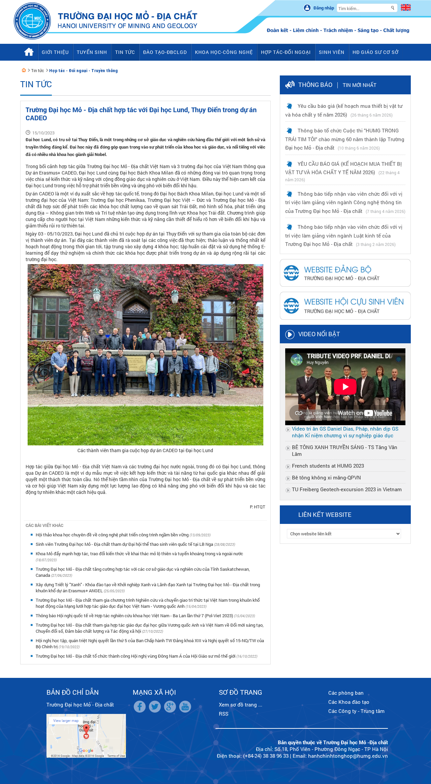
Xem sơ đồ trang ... (240, 704)
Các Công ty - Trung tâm (356, 711)
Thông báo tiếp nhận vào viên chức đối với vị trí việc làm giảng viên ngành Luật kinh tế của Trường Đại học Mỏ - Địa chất (343, 235)
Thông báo (315, 85)
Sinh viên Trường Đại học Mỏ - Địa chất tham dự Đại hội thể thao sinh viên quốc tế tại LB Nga (125, 544)
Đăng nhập (323, 8)
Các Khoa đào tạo (348, 701)
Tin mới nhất (359, 85)
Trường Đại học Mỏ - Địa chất (80, 704)
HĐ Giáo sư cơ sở (376, 52)
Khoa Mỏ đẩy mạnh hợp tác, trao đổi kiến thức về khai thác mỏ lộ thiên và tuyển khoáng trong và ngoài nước (139, 554)
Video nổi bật (319, 334)
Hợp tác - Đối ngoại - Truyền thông (83, 70)
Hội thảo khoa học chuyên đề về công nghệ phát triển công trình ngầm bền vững (113, 535)
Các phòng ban (346, 692)
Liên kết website (325, 514)
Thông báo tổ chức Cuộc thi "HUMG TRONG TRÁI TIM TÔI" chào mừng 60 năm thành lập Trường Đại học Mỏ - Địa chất (344, 139)
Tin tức (37, 70)
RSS (223, 713)
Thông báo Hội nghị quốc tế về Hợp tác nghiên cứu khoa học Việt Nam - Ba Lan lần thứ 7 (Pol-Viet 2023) (135, 616)
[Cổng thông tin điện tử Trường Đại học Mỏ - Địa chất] (24, 70)
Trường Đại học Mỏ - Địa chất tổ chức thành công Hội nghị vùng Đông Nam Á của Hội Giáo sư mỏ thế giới (136, 656)
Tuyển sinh (92, 52)
